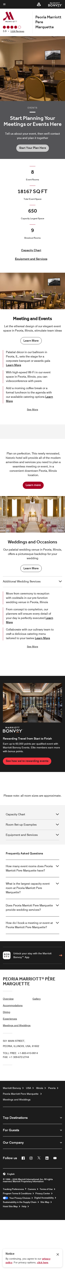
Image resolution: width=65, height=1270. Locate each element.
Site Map (44, 1202)
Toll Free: (20, 1053)
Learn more (33, 485)
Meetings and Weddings (17, 1025)
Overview (8, 998)
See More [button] (32, 409)
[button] (39, 4)
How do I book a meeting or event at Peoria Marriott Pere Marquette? (29, 925)
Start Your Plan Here (32, 148)
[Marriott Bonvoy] (53, 4)
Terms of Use (46, 1189)
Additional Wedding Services (22, 581)
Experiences (10, 1018)
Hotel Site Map (10, 1206)
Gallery (36, 998)
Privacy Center (42, 1193)
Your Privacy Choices (19, 1198)
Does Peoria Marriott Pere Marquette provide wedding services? (29, 907)
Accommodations (13, 1005)
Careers (32, 1189)
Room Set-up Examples (21, 824)
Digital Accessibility (44, 1198)
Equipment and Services (31, 259)
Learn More (31, 340)
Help (24, 1206)
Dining (6, 1012)
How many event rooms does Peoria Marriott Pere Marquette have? (29, 868)
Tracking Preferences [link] (13, 1189)
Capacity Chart (31, 250)
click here (42, 1262)
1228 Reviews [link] (17, 31)
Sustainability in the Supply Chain (19, 1202)
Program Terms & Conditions (17, 1193)
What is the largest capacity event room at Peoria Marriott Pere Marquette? (28, 888)
